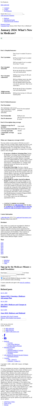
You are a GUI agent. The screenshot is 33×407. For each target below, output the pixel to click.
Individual (6, 260)
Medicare (6, 18)
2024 (2, 246)
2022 (2, 249)
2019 (2, 253)
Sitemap (6, 405)
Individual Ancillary (12, 352)
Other (5, 263)
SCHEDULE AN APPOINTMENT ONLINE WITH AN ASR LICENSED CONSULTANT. (18, 207)
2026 (2, 243)
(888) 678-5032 (10, 330)
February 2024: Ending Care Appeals (11, 318)
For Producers (8, 11)
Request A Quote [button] (5, 24)
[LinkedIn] (5, 338)
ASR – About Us (12, 359)
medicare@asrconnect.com (23, 217)
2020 (2, 252)
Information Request (12, 356)
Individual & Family (9, 20)
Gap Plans (10, 353)
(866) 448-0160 (5, 5)
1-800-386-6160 (18, 205)
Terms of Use (7, 403)
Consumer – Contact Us (13, 361)
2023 (2, 247)
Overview (10, 343)
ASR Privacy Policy (9, 402)
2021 (2, 250)
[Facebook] (4, 335)
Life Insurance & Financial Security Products (16, 355)
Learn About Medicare (13, 344)
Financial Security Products (11, 21)
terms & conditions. (25, 282)
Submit (3, 285)
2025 (2, 244)
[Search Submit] (23, 14)
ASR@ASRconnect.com (12, 331)
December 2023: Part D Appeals (9, 316)
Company (6, 8)
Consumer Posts (5, 26)
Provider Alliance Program (14, 346)
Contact (6, 9)
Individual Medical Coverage (15, 350)
